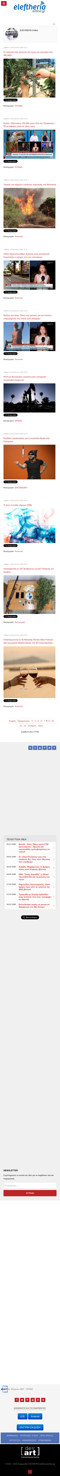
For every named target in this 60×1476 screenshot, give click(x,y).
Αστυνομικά (20, 622)
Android (35, 1416)
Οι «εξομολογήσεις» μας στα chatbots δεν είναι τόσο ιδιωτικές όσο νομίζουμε (34, 859)
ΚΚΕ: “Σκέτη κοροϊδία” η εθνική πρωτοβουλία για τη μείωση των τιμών (34, 876)
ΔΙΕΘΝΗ (18, 421)
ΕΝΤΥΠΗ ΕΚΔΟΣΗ (30, 1427)
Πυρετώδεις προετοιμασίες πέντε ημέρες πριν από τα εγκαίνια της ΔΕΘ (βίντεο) (34, 886)
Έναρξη (12, 721)
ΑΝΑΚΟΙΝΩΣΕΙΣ (29, 1440)
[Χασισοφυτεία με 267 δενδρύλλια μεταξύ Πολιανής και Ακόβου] (29, 594)
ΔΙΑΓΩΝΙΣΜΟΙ (21, 487)
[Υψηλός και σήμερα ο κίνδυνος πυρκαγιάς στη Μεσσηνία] (29, 208)
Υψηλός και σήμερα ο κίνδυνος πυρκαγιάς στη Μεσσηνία (29, 184)
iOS (23, 1416)
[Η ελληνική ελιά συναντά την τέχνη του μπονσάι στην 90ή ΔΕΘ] (29, 78)
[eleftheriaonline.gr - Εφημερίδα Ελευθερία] (30, 7)
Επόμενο (32, 726)
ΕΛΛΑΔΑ (18, 106)
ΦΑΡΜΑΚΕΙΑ (12, 1435)
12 (25, 726)
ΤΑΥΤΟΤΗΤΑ (14, 1440)
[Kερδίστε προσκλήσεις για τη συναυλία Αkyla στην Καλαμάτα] (29, 462)
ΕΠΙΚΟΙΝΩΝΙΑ (45, 1440)
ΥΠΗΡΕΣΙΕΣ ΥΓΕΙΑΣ (29, 1435)
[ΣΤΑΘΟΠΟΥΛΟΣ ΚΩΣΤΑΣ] (30, 1452)
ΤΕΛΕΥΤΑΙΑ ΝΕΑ (17, 839)
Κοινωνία (19, 236)
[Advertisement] (30, 998)
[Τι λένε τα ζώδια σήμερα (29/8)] (29, 525)
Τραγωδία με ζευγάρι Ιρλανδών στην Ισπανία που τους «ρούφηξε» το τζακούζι (35, 897)
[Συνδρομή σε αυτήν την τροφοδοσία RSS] (54, 24)
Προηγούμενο (24, 721)
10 (53, 721)
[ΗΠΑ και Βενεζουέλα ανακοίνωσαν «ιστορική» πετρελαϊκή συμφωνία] (29, 398)
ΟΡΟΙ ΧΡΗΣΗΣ (46, 1435)
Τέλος (40, 726)
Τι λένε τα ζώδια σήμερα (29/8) (17, 505)
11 (21, 726)
